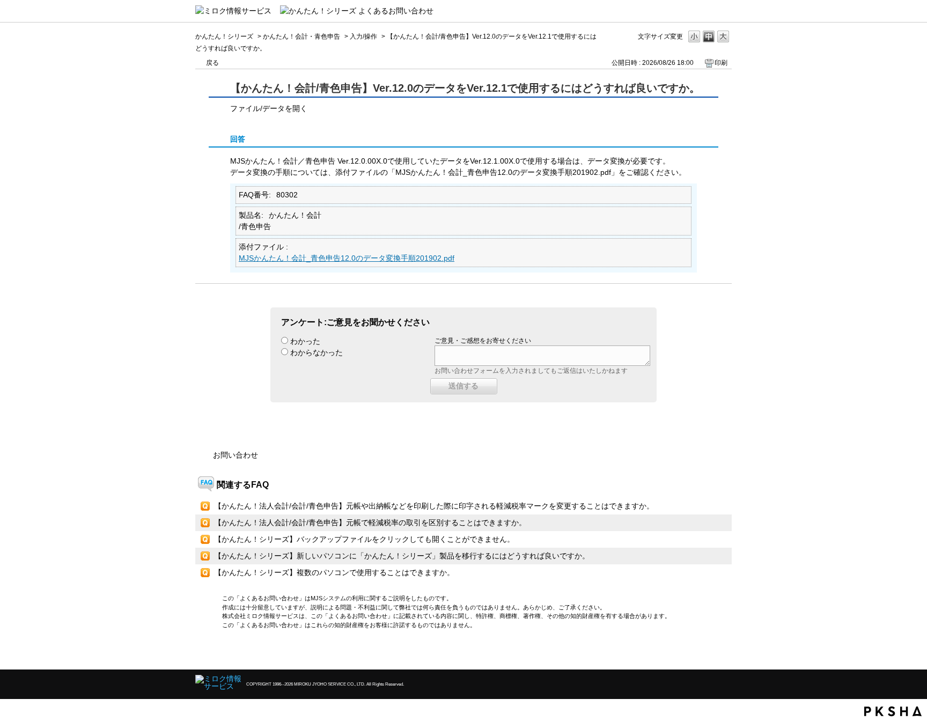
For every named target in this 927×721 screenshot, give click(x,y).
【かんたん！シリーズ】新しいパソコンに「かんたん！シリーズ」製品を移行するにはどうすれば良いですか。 (402, 555)
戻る (212, 63)
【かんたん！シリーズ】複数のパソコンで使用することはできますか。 (334, 572)
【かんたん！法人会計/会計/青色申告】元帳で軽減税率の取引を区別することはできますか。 (370, 522)
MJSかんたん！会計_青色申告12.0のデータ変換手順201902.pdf (346, 258)
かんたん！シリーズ (224, 36)
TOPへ (705, 652)
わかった (305, 341)
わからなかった (316, 352)
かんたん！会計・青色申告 (301, 36)
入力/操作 (363, 36)
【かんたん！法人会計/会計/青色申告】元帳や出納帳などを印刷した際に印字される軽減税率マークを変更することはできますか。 (434, 506)
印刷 (721, 63)
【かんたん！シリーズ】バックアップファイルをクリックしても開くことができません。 (364, 539)
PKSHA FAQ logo (893, 711)
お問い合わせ (235, 455)
